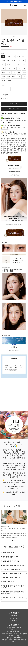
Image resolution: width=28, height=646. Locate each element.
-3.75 (24, 65)
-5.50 (8, 73)
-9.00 (23, 77)
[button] (13, 36)
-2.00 (13, 60)
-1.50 (3, 60)
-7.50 (8, 77)
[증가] (8, 89)
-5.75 (13, 73)
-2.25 (18, 60)
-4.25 (8, 68)
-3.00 (8, 65)
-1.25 (23, 56)
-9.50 (3, 81)
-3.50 (18, 65)
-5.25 (3, 73)
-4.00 (3, 68)
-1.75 (8, 60)
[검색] (21, 5)
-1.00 (18, 56)
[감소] (3, 89)
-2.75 (3, 65)
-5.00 (23, 68)
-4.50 (13, 68)
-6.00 (18, 73)
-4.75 (18, 68)
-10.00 (9, 81)
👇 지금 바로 (14, 493)
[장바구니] (25, 5)
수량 (2, 86)
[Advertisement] (14, 395)
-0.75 (13, 56)
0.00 (3, 56)
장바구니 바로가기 (14, 108)
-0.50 (8, 56)
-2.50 (23, 60)
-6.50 (24, 73)
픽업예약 (5, 95)
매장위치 (5, 98)
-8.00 (13, 77)
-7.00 (3, 77)
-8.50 (18, 77)
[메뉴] (1, 5)
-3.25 (13, 65)
